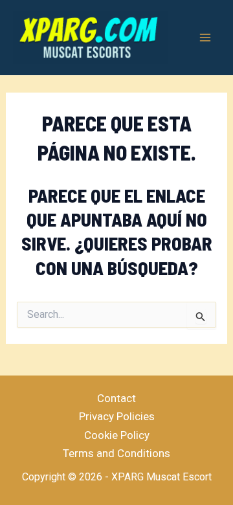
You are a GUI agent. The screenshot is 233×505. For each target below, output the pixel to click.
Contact (116, 398)
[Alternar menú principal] (206, 37)
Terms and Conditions (116, 453)
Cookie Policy (117, 435)
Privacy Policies (117, 416)
